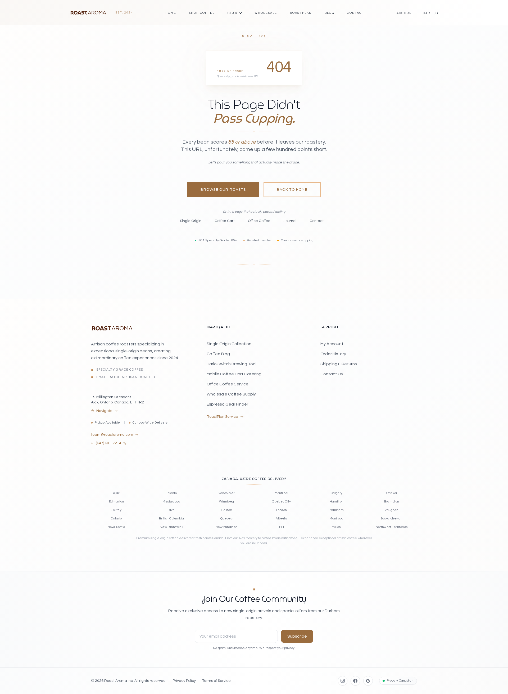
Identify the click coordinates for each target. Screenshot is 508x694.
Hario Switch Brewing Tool (231, 364)
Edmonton (116, 501)
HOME (170, 12)
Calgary (336, 493)
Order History (333, 354)
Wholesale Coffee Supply (231, 394)
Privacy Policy (184, 681)
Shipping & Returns (338, 364)
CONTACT (355, 12)
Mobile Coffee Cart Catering (234, 374)
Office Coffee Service (227, 384)
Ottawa (391, 493)
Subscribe (297, 636)
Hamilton (336, 501)
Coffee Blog (218, 354)
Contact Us (331, 374)
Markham (336, 510)
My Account (331, 344)
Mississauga (171, 501)
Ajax (116, 493)
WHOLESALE (266, 12)
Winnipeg (226, 501)
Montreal (281, 493)
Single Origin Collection (229, 344)
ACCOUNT (405, 13)
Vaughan (391, 510)
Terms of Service (216, 681)
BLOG (329, 12)
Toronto (171, 493)
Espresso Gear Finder (227, 404)
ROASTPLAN (301, 12)
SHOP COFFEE (202, 12)
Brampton (391, 501)
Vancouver (227, 493)
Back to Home (292, 190)
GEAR (232, 13)
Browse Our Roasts (223, 190)
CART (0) (430, 13)
